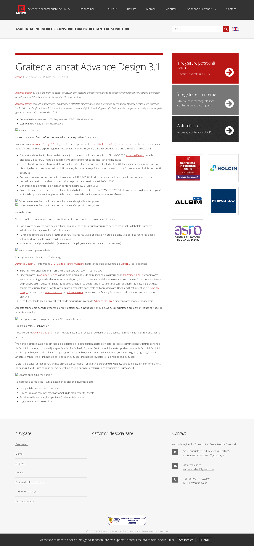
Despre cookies (24, 501)
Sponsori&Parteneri (199, 9)
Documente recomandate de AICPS (48, 9)
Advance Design (24, 92)
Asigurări (171, 9)
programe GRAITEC (133, 275)
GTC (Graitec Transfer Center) (67, 263)
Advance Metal (75, 292)
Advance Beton (53, 292)
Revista (131, 9)
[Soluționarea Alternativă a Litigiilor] (127, 524)
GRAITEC (125, 263)
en (235, 29)
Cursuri (112, 9)
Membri (151, 9)
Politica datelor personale (29, 482)
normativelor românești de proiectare (112, 144)
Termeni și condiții (25, 491)
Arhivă (18, 77)
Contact (231, 9)
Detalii (205, 540)
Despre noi (87, 9)
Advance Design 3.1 (43, 144)
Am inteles (186, 540)
